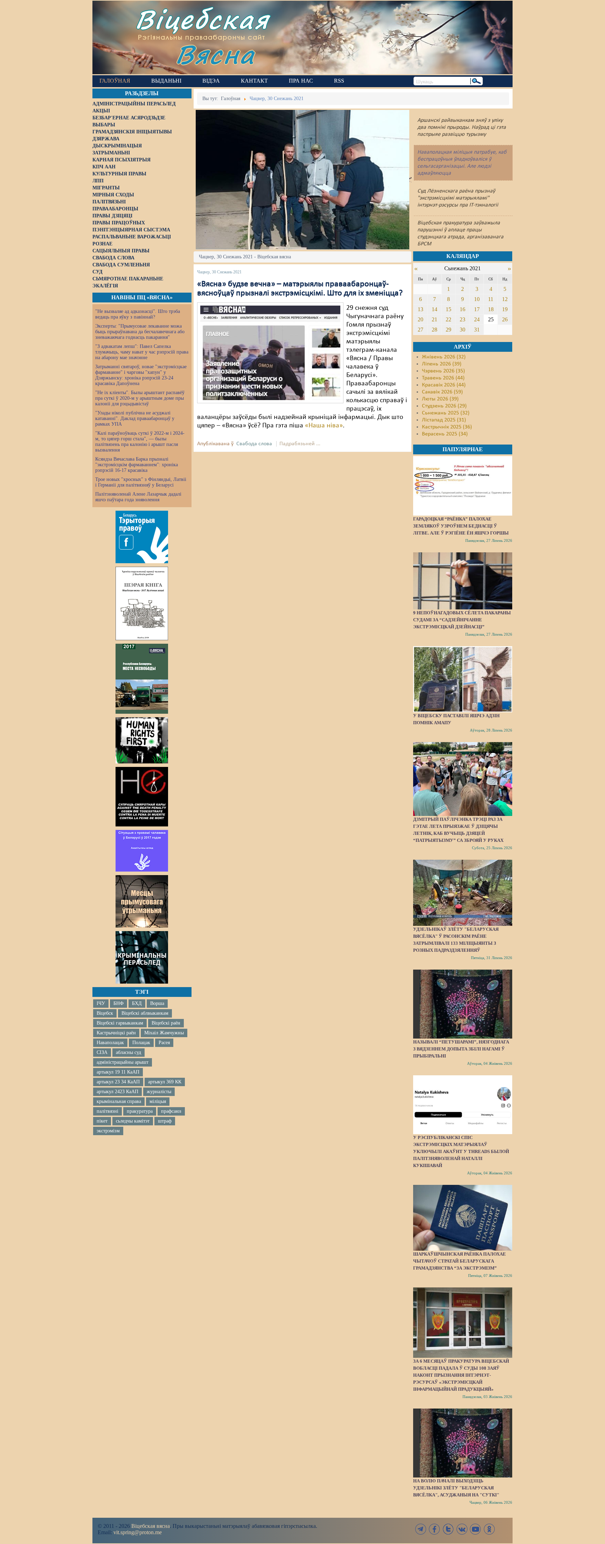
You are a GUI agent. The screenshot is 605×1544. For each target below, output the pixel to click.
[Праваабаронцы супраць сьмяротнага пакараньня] (142, 796)
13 (420, 309)
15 (448, 309)
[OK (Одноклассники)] (489, 1529)
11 (490, 299)
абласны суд (128, 1052)
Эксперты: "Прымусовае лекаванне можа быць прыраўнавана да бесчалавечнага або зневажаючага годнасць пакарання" (140, 331)
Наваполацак (110, 1042)
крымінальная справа (119, 1101)
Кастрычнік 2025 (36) (447, 427)
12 (505, 299)
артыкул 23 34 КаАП (118, 1081)
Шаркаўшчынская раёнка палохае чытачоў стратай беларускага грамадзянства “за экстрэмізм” (459, 1261)
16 (462, 309)
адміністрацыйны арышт (122, 1062)
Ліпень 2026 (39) (441, 364)
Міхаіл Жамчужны (164, 1032)
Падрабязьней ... (299, 444)
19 (505, 309)
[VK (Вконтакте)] (462, 1529)
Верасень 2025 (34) (445, 434)
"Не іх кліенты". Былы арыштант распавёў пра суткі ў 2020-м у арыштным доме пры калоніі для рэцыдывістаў (140, 398)
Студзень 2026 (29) (444, 406)
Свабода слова (254, 444)
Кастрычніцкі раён (116, 1032)
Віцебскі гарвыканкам (120, 1023)
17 (477, 309)
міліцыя (157, 1101)
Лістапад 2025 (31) (444, 420)
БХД (137, 1003)
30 (462, 330)
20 (420, 319)
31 (477, 330)
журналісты (159, 1091)
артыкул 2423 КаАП (117, 1091)
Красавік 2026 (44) (444, 385)
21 (434, 319)
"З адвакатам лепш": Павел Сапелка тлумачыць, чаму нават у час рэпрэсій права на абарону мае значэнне (141, 352)
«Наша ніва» (324, 425)
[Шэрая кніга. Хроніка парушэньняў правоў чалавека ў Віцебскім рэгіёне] (142, 603)
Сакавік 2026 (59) (442, 392)
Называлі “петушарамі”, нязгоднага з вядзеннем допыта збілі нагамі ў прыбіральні (461, 1049)
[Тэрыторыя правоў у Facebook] (142, 537)
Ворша (157, 1003)
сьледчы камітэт (132, 1121)
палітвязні (107, 1111)
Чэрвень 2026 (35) (443, 371)
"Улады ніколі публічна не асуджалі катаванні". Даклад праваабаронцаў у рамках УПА (134, 418)
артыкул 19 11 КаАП (118, 1072)
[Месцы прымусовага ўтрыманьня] (142, 901)
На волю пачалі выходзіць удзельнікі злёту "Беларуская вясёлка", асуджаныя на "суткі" (456, 1487)
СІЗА (102, 1052)
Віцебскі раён (166, 1023)
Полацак (141, 1042)
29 (448, 330)
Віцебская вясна (150, 1526)
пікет (102, 1121)
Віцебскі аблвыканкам (144, 1013)
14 (434, 309)
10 (477, 299)
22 (448, 319)
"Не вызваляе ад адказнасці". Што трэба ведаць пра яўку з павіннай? (137, 314)
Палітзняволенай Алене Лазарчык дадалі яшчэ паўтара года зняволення (138, 496)
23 (462, 319)
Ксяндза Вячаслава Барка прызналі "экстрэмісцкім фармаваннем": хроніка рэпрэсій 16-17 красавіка (136, 464)
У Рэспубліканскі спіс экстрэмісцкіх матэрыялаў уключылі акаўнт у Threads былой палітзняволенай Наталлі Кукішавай (461, 1151)
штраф (165, 1121)
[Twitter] (448, 1529)
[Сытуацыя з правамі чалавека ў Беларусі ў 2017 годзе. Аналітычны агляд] (142, 850)
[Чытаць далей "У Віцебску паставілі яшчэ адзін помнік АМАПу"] (462, 679)
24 (477, 319)
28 (434, 330)
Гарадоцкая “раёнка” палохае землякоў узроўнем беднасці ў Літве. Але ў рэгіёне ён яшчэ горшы (461, 526)
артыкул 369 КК (164, 1081)
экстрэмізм (108, 1130)
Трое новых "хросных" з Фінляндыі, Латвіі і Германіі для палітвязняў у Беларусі (140, 482)
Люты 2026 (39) (440, 399)
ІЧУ (101, 1003)
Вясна (215, 54)
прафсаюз (171, 1111)
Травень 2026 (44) (443, 378)
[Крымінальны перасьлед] (142, 957)
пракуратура (140, 1111)
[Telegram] (421, 1529)
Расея (164, 1042)
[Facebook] (434, 1529)
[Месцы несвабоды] (142, 679)
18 (491, 309)
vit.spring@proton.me (137, 1532)
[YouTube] (475, 1529)
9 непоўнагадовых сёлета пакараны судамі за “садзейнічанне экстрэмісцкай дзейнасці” (462, 619)
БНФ (118, 1003)
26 (505, 319)
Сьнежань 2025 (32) (446, 413)
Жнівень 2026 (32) (444, 357)
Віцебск (105, 1013)
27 (420, 330)
